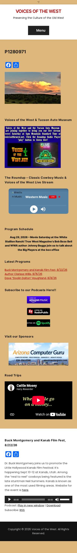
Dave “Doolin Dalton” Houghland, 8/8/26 (31, 278)
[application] (38, 499)
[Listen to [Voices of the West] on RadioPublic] (38, 311)
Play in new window (31, 505)
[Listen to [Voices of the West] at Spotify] (38, 323)
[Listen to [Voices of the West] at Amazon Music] (38, 299)
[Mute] (57, 499)
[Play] (34, 209)
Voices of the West (38, 11)
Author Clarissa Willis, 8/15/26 (23, 274)
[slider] (65, 499)
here (25, 490)
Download (53, 505)
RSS (22, 510)
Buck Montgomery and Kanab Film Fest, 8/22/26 (36, 270)
